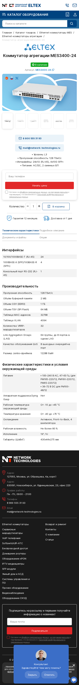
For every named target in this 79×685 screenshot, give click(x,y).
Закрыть (32, 674)
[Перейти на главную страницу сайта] (21, 5)
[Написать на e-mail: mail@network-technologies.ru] (75, 5)
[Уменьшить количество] (28, 206)
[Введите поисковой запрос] (72, 23)
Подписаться (40, 630)
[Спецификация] (67, 14)
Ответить (49, 674)
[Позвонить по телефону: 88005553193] (67, 5)
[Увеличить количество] (39, 206)
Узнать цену (39, 185)
